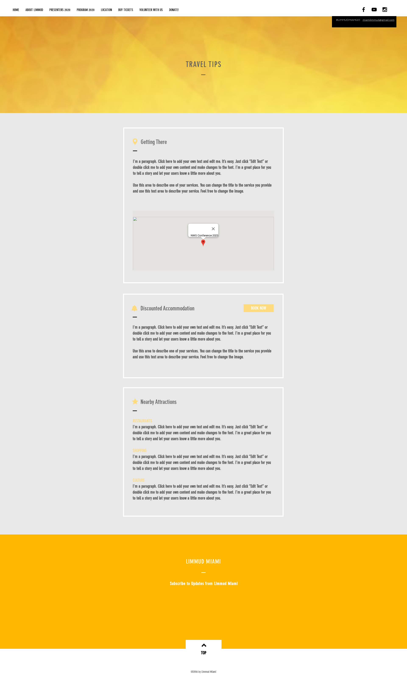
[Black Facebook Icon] (363, 9)
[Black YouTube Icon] (374, 9)
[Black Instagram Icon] (385, 9)
